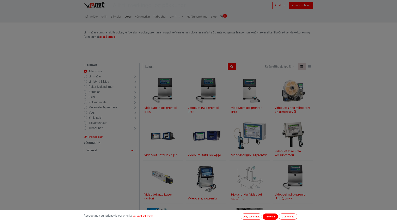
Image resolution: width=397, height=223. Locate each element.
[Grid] (302, 66)
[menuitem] (92, 16)
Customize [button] (288, 216)
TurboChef (96, 128)
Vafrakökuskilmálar (143, 216)
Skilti (92, 97)
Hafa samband (301, 5)
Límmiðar (95, 76)
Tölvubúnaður (98, 123)
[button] (287, 66)
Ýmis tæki (95, 117)
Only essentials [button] (251, 216)
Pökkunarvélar (98, 102)
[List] (309, 66)
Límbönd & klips (99, 81)
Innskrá (280, 5)
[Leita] (232, 66)
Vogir (92, 112)
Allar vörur (95, 71)
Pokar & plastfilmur (101, 86)
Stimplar (94, 92)
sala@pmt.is (107, 36)
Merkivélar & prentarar (103, 107)
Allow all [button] (270, 216)
